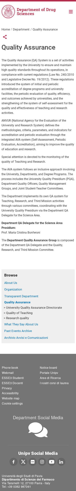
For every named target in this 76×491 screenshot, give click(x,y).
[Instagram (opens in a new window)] (42, 461)
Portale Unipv (49, 373)
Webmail (8, 373)
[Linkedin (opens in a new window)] (61, 461)
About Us (10, 283)
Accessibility (10, 393)
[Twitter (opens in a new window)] (23, 461)
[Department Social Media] (38, 429)
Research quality (17, 318)
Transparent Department (21, 296)
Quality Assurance (17, 302)
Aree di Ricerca (50, 378)
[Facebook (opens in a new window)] (13, 461)
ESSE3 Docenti (12, 383)
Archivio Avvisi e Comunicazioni (26, 338)
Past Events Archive (18, 331)
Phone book (10, 367)
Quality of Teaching (19, 313)
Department (21, 29)
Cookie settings (12, 403)
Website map (10, 398)
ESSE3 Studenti (13, 378)
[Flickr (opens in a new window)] (33, 461)
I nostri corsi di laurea (54, 383)
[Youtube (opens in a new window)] (52, 461)
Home (71, 11)
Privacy (7, 388)
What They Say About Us (21, 324)
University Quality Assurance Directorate (34, 307)
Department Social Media (38, 417)
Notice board (48, 367)
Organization (13, 289)
